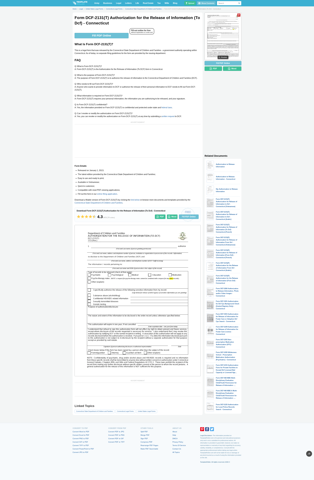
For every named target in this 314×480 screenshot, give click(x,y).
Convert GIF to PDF (80, 442)
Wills (167, 3)
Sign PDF (144, 438)
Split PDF (144, 432)
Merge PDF (145, 435)
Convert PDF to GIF (116, 438)
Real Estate (148, 3)
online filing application (107, 194)
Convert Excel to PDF (81, 435)
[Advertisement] (138, 141)
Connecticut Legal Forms (125, 411)
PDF (162, 217)
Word (173, 217)
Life (137, 3)
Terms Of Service (179, 445)
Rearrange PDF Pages (149, 445)
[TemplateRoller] (80, 3)
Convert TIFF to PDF (81, 445)
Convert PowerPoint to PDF (83, 449)
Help (174, 435)
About (174, 432)
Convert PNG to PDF (81, 438)
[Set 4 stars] (90, 217)
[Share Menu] (309, 454)
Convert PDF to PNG (116, 435)
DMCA (174, 438)
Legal (118, 3)
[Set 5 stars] (94, 217)
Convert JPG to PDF (80, 452)
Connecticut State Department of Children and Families (99, 203)
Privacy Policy (177, 442)
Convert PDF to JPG (116, 432)
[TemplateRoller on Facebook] (207, 429)
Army (96, 3)
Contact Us (176, 449)
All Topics (176, 452)
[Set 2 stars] (83, 217)
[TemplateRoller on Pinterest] (202, 429)
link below (135, 200)
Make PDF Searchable (149, 449)
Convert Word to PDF (81, 432)
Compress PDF (146, 442)
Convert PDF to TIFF (116, 442)
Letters (128, 3)
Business (107, 3)
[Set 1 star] (79, 217)
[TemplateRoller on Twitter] (212, 429)
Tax (159, 3)
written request (168, 116)
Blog (175, 3)
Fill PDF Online (101, 35)
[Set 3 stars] (86, 217)
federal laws (166, 107)
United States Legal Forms (147, 411)
